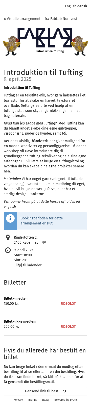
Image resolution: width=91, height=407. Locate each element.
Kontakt (18, 399)
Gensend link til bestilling (45, 391)
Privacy (45, 399)
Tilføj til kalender (27, 265)
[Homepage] (45, 43)
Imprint (32, 399)
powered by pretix (65, 399)
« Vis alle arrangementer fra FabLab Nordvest (40, 19)
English (70, 6)
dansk (82, 6)
